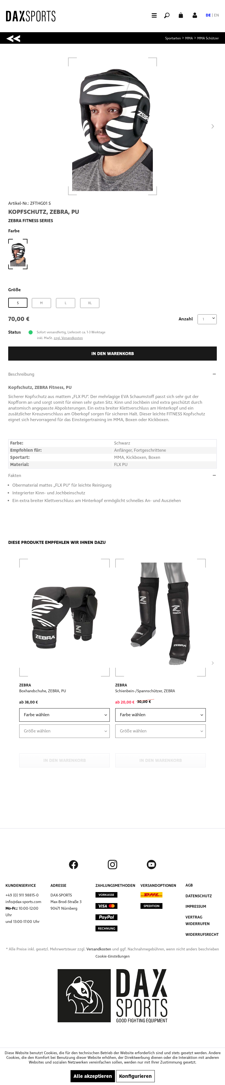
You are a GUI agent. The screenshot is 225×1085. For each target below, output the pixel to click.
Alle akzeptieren (93, 1076)
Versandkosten (98, 949)
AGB (189, 885)
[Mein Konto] (195, 14)
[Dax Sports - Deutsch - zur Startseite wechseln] (30, 16)
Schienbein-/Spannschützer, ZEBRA (145, 691)
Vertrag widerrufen (197, 920)
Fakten (14, 475)
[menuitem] (152, 15)
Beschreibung (21, 374)
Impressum (195, 906)
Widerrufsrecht (202, 934)
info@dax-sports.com (23, 901)
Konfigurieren (135, 1076)
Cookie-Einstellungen (112, 956)
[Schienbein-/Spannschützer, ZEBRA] (160, 618)
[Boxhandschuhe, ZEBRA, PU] (64, 618)
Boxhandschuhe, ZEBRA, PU (42, 691)
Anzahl (186, 318)
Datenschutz (198, 896)
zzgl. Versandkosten (68, 338)
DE (208, 15)
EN (216, 15)
